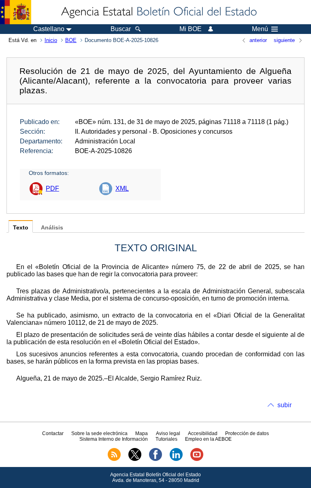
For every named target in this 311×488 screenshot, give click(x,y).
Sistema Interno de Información (113, 439)
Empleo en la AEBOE (208, 439)
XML (122, 188)
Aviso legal (168, 433)
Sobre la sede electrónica (99, 433)
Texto (20, 228)
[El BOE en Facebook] (155, 459)
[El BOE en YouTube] (196, 459)
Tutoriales (166, 439)
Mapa (141, 433)
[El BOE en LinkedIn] (176, 459)
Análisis (52, 228)
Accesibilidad (202, 433)
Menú (260, 29)
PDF (52, 188)
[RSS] (114, 459)
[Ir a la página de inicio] (158, 12)
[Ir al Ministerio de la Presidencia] (15, 12)
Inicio (51, 40)
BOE (71, 40)
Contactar (53, 433)
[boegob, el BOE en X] (134, 459)
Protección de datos (247, 433)
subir (284, 405)
